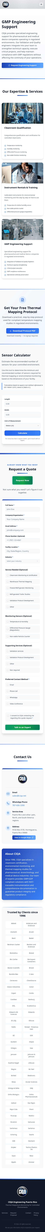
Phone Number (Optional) (15, 536)
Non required (15, 670)
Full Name (9, 505)
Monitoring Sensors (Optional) (18, 616)
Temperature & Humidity (19, 622)
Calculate (22, 433)
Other (12, 607)
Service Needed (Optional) (16, 570)
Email (12, 685)
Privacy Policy (36, 1214)
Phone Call (14, 691)
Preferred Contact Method (17, 679)
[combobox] (22, 425)
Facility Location (12, 547)
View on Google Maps (23, 837)
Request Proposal (13, 1214)
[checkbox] (8, 575)
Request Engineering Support (24, 65)
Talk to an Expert (22, 727)
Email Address (11, 526)
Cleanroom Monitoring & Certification (23, 575)
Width (6, 410)
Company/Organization (14, 515)
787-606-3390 (18, 805)
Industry (9, 557)
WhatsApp (13, 697)
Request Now (22, 480)
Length (7, 399)
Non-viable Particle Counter (20, 636)
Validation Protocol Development (22, 600)
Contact (28, 1213)
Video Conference (16, 704)
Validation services (16, 651)
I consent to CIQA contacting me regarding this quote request (22, 716)
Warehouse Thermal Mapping (21, 582)
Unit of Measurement (12, 421)
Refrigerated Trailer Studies (20, 594)
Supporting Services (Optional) (18, 645)
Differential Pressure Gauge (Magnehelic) (20, 629)
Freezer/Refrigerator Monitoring (21, 588)
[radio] (8, 651)
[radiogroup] (22, 661)
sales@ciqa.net (19, 795)
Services (5, 1213)
